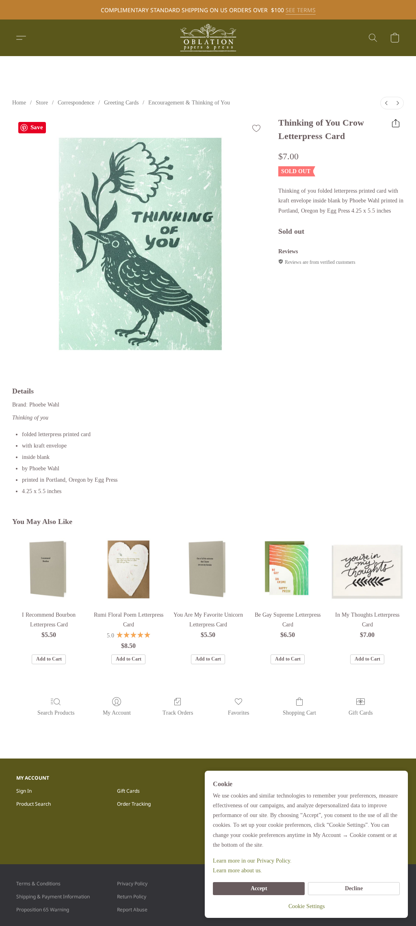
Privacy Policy (132, 883)
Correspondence (76, 103)
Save (36, 127)
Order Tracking (134, 803)
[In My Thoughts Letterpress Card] (367, 569)
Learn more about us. (237, 870)
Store (42, 103)
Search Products (55, 713)
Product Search (33, 803)
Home (19, 103)
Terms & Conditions (38, 883)
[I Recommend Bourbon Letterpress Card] (48, 569)
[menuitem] (386, 103)
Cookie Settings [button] (306, 906)
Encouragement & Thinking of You (189, 103)
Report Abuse (132, 909)
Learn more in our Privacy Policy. (252, 861)
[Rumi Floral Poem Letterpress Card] (128, 569)
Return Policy (131, 896)
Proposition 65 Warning (42, 909)
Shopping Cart (299, 713)
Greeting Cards (121, 103)
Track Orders (177, 713)
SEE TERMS (301, 10)
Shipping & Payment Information (53, 896)
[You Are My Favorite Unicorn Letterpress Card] (208, 569)
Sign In (24, 790)
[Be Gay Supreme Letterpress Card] (287, 569)
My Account (117, 713)
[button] (208, 38)
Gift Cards (361, 713)
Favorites (238, 713)
